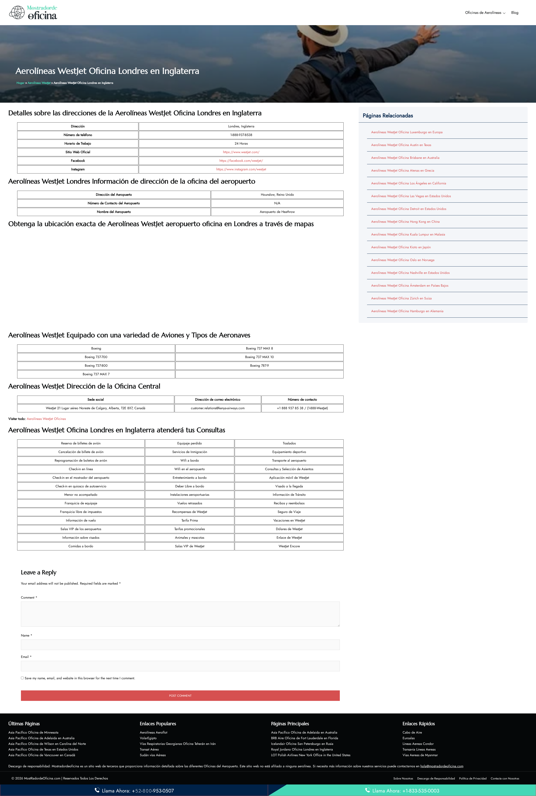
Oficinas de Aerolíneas (483, 12)
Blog (514, 12)
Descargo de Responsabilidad (436, 778)
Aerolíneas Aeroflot (153, 732)
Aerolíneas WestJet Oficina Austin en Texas (401, 144)
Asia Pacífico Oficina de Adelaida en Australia (41, 738)
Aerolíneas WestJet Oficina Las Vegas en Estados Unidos (411, 196)
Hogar (20, 83)
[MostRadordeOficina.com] (33, 12)
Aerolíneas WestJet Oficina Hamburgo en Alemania (407, 311)
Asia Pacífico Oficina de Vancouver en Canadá (41, 755)
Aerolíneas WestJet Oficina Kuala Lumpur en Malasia (408, 234)
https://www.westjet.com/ (241, 152)
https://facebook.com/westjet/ (241, 160)
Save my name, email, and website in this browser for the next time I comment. (80, 678)
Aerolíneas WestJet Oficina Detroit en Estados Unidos (408, 208)
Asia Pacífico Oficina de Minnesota (33, 732)
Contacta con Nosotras (505, 778)
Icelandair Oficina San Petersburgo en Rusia (302, 743)
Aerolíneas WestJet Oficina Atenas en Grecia (402, 170)
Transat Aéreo (149, 749)
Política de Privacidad (473, 778)
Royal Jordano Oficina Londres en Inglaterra (302, 749)
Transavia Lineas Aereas (419, 749)
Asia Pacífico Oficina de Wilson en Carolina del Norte (47, 743)
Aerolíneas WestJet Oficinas (46, 418)
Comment (29, 597)
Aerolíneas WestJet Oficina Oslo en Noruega (402, 260)
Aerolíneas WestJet (39, 83)
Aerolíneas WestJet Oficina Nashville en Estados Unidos (410, 272)
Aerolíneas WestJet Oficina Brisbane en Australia (405, 157)
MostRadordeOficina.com (42, 778)
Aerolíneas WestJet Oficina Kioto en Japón (401, 247)
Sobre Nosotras (403, 778)
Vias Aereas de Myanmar (420, 755)
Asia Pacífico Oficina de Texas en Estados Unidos (43, 749)
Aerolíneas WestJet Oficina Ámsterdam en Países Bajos (409, 285)
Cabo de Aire (412, 732)
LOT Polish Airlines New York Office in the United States (310, 755)
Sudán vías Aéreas (153, 755)
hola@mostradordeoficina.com (441, 766)
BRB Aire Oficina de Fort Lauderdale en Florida (304, 738)
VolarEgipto (148, 738)
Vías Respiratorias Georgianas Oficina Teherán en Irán (178, 743)
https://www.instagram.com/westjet (241, 169)
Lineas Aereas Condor (418, 743)
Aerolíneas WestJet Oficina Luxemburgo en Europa (407, 132)
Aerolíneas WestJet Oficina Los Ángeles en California (408, 183)
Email (26, 656)
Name (26, 635)
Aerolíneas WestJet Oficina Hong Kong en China (405, 221)
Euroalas (409, 738)
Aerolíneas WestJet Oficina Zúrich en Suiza (401, 298)
